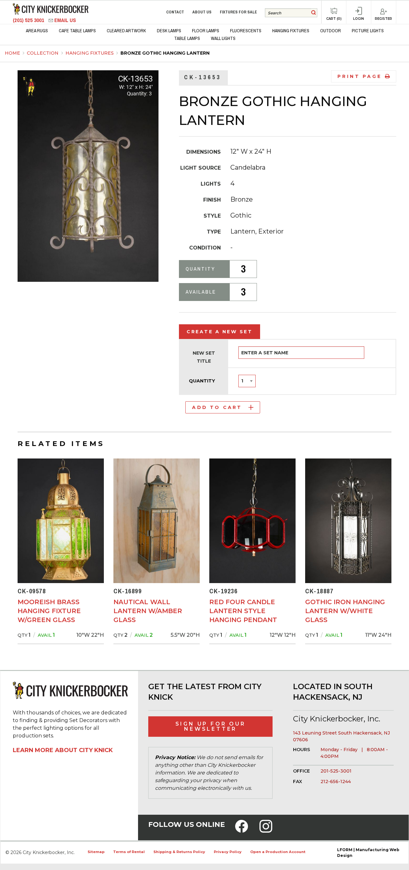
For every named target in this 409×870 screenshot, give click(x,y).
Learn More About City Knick (63, 750)
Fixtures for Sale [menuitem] (238, 12)
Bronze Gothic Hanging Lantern (165, 53)
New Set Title (204, 357)
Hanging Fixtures (90, 53)
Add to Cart (217, 407)
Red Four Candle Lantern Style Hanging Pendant (243, 611)
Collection (43, 53)
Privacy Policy (228, 852)
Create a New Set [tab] (219, 332)
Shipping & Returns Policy (179, 852)
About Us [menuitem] (202, 12)
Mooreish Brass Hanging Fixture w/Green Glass (49, 611)
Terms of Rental (129, 852)
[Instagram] (265, 830)
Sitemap (96, 852)
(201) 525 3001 (29, 20)
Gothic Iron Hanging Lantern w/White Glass (345, 611)
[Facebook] (241, 830)
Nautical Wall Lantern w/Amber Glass (147, 611)
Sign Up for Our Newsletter (210, 726)
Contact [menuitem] (175, 12)
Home (12, 53)
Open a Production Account (277, 852)
